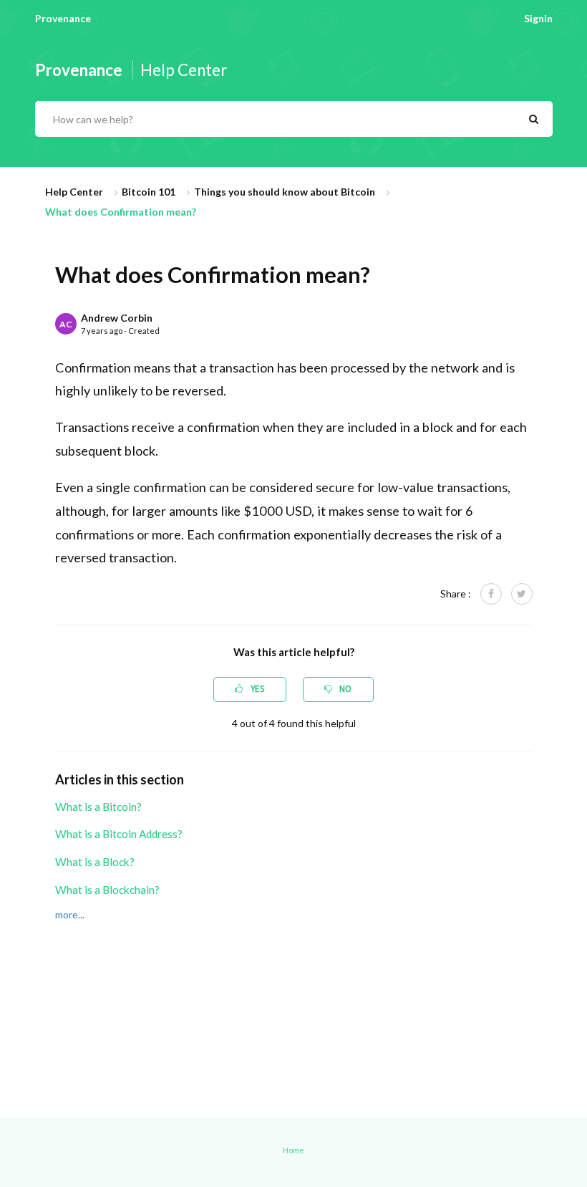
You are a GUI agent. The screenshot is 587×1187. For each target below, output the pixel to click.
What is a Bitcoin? (98, 806)
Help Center (74, 192)
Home (293, 1150)
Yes (256, 689)
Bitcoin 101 (148, 192)
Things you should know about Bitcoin (284, 192)
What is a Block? (95, 861)
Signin (538, 18)
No (344, 689)
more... (69, 914)
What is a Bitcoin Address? (119, 833)
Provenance (63, 18)
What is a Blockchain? (107, 889)
